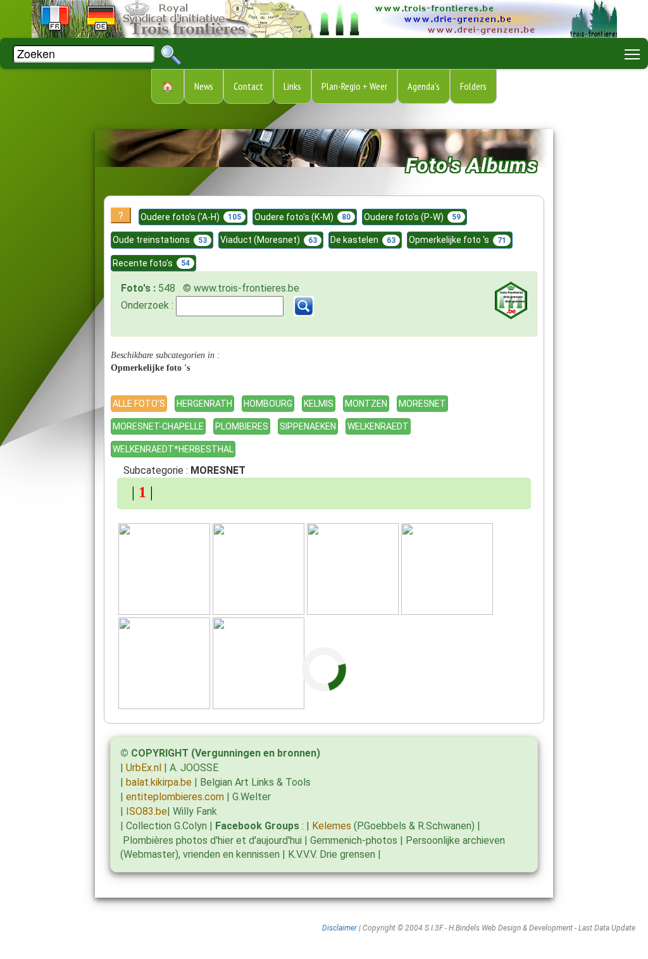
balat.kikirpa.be (159, 782)
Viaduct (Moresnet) (268, 240)
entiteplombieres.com (175, 797)
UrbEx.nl (143, 768)
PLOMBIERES (241, 426)
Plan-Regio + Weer (354, 86)
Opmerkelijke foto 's (457, 240)
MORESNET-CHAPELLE (158, 426)
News (203, 86)
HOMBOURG (268, 404)
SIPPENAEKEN (308, 426)
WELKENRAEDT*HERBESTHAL (173, 449)
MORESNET (422, 404)
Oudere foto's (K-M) (302, 217)
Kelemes (331, 826)
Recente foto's (151, 263)
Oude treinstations (160, 240)
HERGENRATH (204, 404)
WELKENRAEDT (378, 426)
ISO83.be (146, 811)
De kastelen (363, 240)
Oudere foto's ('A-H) (190, 217)
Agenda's (424, 86)
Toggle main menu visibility (632, 53)
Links (292, 86)
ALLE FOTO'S (139, 404)
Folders (473, 86)
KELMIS (318, 404)
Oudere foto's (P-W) (412, 217)
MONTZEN (366, 404)
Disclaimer (339, 928)
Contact (248, 86)
